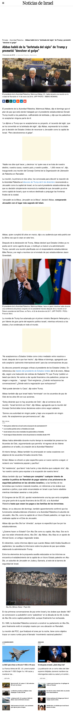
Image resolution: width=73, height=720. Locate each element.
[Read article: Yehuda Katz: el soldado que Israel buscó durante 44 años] (42, 707)
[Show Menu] (3, 3)
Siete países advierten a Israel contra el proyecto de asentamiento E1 (25, 426)
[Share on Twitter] (7, 101)
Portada (5, 40)
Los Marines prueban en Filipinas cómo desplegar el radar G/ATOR (21, 691)
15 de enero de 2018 (8, 55)
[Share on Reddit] (17, 101)
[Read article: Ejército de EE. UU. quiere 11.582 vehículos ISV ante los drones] (6, 685)
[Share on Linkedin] (21, 101)
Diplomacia (33, 55)
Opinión (42, 660)
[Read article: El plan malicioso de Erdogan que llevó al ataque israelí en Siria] (42, 700)
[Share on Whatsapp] (10, 101)
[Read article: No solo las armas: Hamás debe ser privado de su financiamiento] (42, 693)
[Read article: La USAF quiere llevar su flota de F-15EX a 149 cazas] (18, 654)
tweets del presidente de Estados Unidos (33, 370)
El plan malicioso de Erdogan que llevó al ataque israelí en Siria (57, 699)
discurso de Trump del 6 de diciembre (39, 182)
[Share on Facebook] (3, 101)
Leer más (7, 678)
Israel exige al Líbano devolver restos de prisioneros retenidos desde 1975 (27, 435)
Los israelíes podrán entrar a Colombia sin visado (19, 429)
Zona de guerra (9, 660)
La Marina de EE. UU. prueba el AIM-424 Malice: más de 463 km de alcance (21, 699)
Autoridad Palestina (16, 40)
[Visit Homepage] (38, 3)
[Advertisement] (36, 22)
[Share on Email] (24, 101)
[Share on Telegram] (14, 101)
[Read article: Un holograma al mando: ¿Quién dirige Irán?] (54, 654)
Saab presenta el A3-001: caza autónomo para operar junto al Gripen (22, 706)
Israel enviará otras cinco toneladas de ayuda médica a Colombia (24, 432)
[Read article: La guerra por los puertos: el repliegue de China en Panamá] (42, 685)
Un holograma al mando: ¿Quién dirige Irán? (51, 665)
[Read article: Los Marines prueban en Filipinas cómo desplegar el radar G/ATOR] (6, 693)
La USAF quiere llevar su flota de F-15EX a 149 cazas (18, 665)
